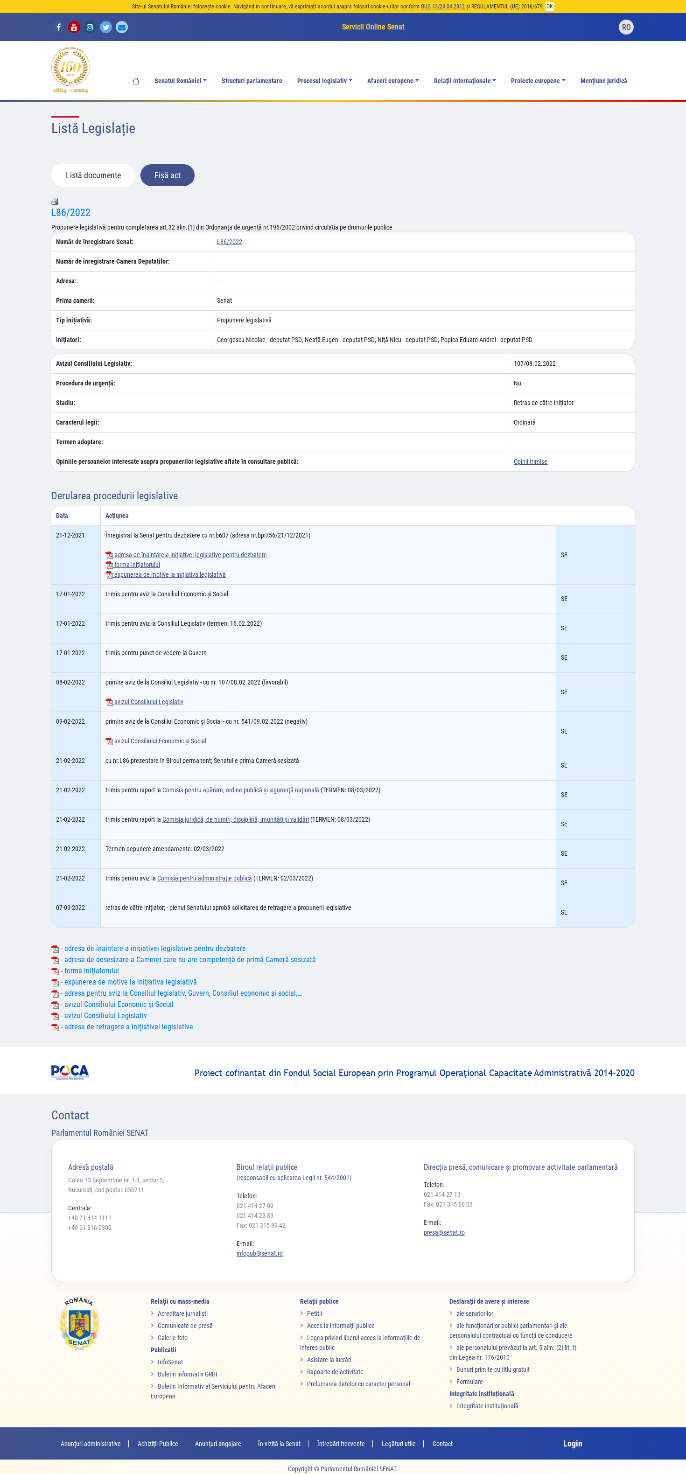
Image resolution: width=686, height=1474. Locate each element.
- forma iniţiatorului (89, 970)
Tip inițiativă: (74, 320)
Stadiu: (65, 402)
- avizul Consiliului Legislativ (103, 1015)
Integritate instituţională (487, 1406)
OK (549, 6)
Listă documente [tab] (93, 175)
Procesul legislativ (322, 81)
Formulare (469, 1381)
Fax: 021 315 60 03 (448, 1204)
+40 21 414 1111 (90, 1218)
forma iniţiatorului (136, 564)
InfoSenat (170, 1362)
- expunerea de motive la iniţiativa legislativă (128, 982)
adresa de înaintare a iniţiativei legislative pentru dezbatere (190, 555)
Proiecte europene (535, 81)
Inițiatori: (68, 339)
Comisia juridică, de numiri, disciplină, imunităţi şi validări (235, 819)
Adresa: (66, 281)
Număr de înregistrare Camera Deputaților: (113, 261)
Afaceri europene (390, 81)
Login (572, 1443)
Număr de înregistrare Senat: (94, 241)
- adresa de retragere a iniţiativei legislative (126, 1026)
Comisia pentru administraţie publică (204, 878)
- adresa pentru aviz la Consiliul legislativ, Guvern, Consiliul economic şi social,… (180, 993)
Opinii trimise (530, 461)
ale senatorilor (474, 1313)
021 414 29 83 (255, 1215)
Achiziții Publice (158, 1443)
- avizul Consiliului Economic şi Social (116, 1004)
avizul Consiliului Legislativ (148, 702)
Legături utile (399, 1443)
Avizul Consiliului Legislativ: (94, 363)
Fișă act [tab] (167, 175)
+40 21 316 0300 (90, 1227)
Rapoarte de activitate (335, 1372)
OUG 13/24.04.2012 (443, 6)
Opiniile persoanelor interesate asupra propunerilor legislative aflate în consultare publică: (177, 461)
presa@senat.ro (444, 1232)
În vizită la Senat (279, 1443)
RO (626, 27)
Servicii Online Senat (373, 26)
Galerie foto (173, 1337)
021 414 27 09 (255, 1205)
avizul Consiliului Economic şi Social (159, 741)
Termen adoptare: (79, 442)
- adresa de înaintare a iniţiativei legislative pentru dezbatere (152, 948)
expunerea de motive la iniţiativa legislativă (169, 574)
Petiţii (314, 1313)
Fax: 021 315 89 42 (261, 1225)
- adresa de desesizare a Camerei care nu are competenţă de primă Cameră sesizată (187, 959)
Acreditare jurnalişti (183, 1313)
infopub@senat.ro (260, 1253)
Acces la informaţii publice (341, 1325)
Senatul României (178, 81)
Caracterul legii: (77, 422)
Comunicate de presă (185, 1325)
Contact (443, 1443)
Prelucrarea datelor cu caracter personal (358, 1384)
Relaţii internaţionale (462, 81)
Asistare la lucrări (329, 1359)
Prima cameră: (75, 300)
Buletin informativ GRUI (187, 1374)
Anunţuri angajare (218, 1443)
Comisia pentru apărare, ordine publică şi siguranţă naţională (240, 790)
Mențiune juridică (604, 81)
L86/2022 (71, 212)
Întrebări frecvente (341, 1443)
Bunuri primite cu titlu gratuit (493, 1369)
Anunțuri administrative (91, 1443)
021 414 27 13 (442, 1194)
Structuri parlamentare (252, 81)
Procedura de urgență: (85, 383)
